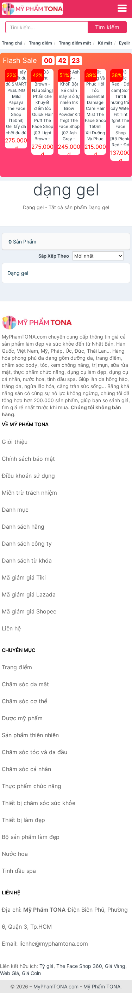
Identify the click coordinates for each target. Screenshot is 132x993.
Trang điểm (40, 43)
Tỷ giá (46, 966)
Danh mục (15, 509)
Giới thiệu (14, 441)
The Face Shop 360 (79, 966)
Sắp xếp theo (53, 256)
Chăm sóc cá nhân (26, 768)
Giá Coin (31, 973)
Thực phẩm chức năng (31, 785)
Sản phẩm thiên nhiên (30, 735)
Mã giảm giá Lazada (29, 594)
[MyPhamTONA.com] (44, 9)
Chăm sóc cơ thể (24, 701)
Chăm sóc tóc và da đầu (34, 752)
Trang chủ (12, 43)
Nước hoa (15, 853)
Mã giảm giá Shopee (29, 611)
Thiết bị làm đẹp (23, 819)
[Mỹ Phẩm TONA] (37, 322)
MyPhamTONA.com (55, 986)
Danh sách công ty (27, 543)
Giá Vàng (115, 966)
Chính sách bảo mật (28, 458)
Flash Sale (20, 60)
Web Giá (9, 973)
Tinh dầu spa (19, 870)
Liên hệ (11, 628)
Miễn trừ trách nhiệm (29, 492)
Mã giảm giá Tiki (24, 577)
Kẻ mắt (105, 43)
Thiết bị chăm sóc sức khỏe (38, 802)
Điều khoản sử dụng (28, 475)
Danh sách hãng (23, 526)
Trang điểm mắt (75, 43)
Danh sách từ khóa (27, 560)
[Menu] (122, 8)
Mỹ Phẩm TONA (101, 986)
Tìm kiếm (107, 27)
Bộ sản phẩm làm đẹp (30, 836)
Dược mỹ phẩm (22, 718)
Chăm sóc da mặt (25, 684)
